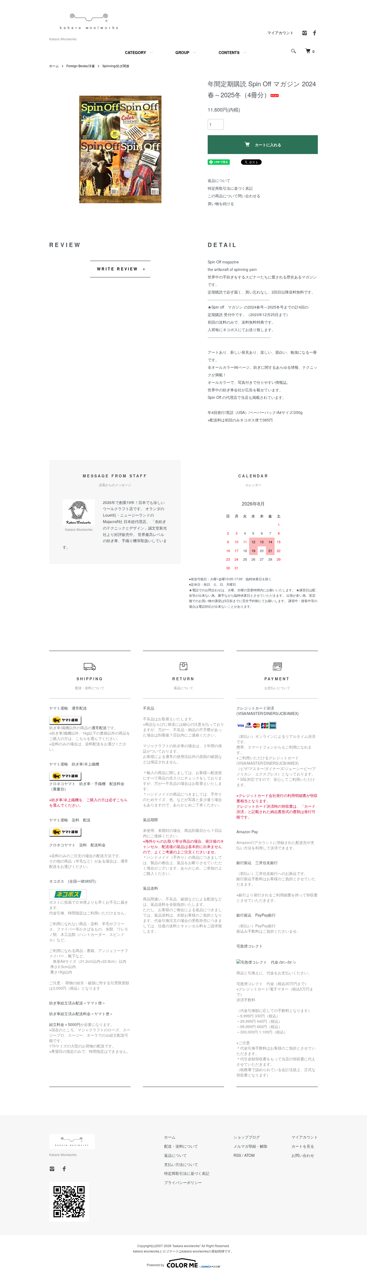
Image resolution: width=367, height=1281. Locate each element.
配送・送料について (181, 1146)
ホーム (54, 65)
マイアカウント (280, 32)
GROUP (182, 52)
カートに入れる (268, 144)
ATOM (249, 1155)
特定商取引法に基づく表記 (230, 188)
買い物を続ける (221, 203)
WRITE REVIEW (117, 268)
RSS (237, 1155)
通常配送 (99, 727)
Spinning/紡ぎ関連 (115, 65)
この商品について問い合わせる (234, 195)
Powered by (155, 1264)
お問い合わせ (303, 1155)
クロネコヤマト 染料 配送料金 (77, 844)
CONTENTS (229, 52)
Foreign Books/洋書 (80, 65)
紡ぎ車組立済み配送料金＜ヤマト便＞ (81, 1013)
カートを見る (303, 1146)
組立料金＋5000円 (64, 1024)
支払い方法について (181, 1164)
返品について (219, 180)
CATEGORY (135, 52)
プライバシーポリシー (183, 1182)
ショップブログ (246, 1137)
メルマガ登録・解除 (250, 1146)
